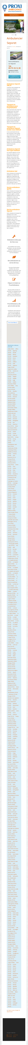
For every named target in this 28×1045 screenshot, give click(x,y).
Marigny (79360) (11, 663)
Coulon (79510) (11, 479)
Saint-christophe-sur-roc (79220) (12, 775)
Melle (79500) (11, 681)
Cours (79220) (11, 488)
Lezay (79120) (11, 631)
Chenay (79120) (11, 459)
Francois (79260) (11, 525)
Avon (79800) (11, 385)
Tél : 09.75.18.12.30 (14, 67)
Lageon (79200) (11, 598)
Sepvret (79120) (11, 936)
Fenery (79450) (12, 514)
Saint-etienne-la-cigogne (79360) (12, 786)
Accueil (13, 46)
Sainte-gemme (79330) (13, 903)
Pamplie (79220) (11, 720)
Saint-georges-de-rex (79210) (11, 799)
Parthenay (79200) (12, 723)
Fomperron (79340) (12, 518)
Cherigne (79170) (11, 461)
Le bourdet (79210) (12, 604)
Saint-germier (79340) (12, 806)
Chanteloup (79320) (12, 450)
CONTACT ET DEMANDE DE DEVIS (14, 76)
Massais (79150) (11, 666)
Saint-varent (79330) (12, 894)
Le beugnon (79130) (12, 602)
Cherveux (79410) (12, 462)
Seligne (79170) (11, 935)
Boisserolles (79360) (12, 407)
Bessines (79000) (11, 404)
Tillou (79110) (11, 958)
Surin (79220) (11, 946)
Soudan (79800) (11, 940)
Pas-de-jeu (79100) (12, 725)
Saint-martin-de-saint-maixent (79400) (13, 852)
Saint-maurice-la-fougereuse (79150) (13, 865)
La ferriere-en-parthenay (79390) (12, 582)
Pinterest (10, 1036)
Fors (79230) (11, 523)
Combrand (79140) (12, 477)
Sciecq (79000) (11, 927)
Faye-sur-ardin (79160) (13, 512)
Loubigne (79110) (12, 639)
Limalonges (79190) (12, 635)
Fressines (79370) (12, 527)
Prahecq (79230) (11, 742)
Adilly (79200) (11, 349)
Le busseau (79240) (13, 611)
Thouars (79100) (11, 957)
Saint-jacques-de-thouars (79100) (12, 811)
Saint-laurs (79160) (12, 823)
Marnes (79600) (11, 665)
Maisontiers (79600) (12, 661)
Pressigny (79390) (12, 745)
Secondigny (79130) (12, 933)
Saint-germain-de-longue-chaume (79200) (12, 802)
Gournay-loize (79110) (13, 541)
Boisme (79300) (11, 405)
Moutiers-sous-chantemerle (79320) (12, 701)
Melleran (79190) (11, 683)
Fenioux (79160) (11, 516)
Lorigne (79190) (11, 637)
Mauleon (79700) (11, 668)
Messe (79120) (11, 687)
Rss (15, 1036)
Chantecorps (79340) (12, 448)
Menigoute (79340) (12, 685)
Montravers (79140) (13, 694)
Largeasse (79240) (12, 600)
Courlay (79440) (11, 486)
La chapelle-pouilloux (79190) (12, 565)
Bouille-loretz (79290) (12, 411)
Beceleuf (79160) (11, 400)
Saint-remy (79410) (12, 883)
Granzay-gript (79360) (13, 543)
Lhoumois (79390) (12, 633)
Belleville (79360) (11, 402)
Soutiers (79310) (11, 942)
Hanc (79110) (11, 545)
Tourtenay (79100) (12, 960)
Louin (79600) (11, 642)
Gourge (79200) (11, 540)
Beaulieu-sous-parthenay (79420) (12, 392)
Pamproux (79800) (12, 721)
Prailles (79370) (11, 744)
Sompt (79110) (11, 938)
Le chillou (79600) (12, 613)
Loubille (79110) (11, 641)
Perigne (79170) (11, 727)
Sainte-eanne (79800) (12, 902)
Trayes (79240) (11, 962)
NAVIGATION (13, 15)
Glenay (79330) (11, 538)
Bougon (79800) (11, 409)
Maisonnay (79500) (12, 659)
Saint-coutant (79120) (12, 780)
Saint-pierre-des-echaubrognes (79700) (13, 878)
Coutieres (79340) (12, 490)
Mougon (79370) (11, 696)
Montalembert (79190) (13, 692)
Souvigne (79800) (12, 944)
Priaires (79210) (11, 747)
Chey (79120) (11, 464)
